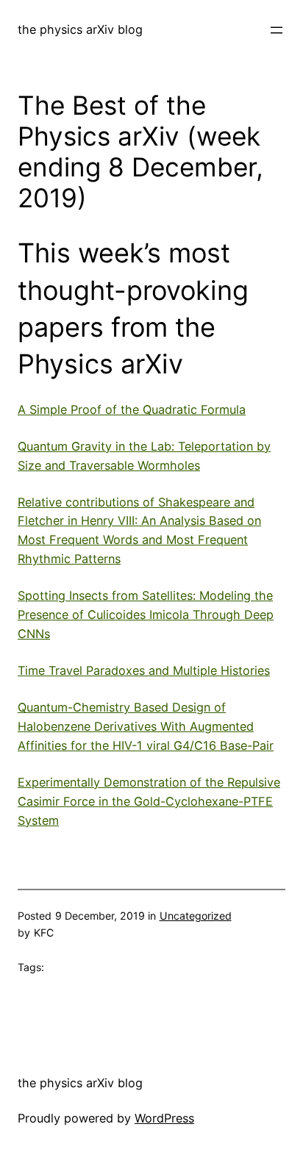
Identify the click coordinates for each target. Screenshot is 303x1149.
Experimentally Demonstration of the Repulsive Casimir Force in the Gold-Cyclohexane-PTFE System (149, 801)
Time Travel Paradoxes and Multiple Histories (144, 670)
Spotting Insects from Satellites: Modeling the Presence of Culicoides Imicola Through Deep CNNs (146, 614)
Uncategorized (196, 915)
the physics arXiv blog (80, 29)
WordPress (164, 1118)
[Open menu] (276, 30)
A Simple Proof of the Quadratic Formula (132, 409)
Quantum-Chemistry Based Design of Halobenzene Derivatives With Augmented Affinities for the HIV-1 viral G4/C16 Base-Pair (146, 726)
